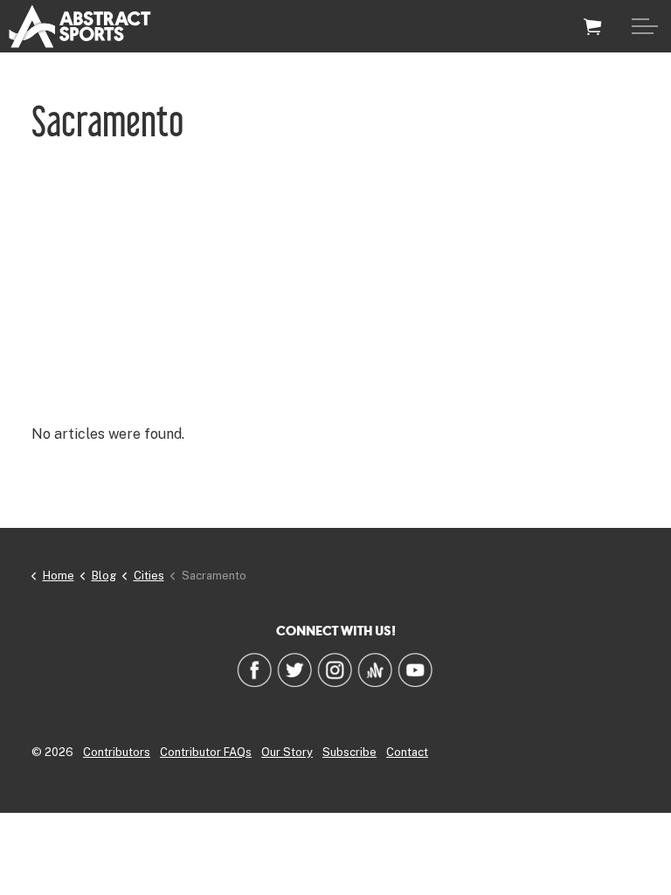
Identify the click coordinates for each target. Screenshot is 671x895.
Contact (407, 752)
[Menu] (645, 26)
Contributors (116, 752)
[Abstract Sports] (80, 26)
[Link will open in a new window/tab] (254, 669)
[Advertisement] (335, 284)
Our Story (287, 752)
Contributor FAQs (206, 752)
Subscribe (349, 752)
